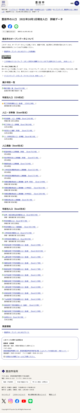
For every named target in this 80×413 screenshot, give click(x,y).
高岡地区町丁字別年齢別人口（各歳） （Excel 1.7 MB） (23, 263)
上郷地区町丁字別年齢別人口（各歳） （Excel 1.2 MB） (23, 257)
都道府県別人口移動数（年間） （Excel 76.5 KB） (21, 152)
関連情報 (6, 326)
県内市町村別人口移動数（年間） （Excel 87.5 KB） (21, 158)
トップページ (13, 9)
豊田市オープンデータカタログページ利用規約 (19, 51)
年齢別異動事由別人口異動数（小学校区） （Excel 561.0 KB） (25, 188)
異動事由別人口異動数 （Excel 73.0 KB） (18, 164)
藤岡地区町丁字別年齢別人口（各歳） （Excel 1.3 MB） (23, 281)
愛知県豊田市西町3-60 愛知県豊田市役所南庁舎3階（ (35, 351)
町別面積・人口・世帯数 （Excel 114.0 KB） (19, 118)
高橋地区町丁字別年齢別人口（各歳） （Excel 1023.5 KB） (24, 251)
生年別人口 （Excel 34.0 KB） (14, 317)
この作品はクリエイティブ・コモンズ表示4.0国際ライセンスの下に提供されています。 (38, 61)
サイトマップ (6, 394)
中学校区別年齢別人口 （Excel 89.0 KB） (18, 239)
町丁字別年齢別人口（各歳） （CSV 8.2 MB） (19, 103)
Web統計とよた (39, 9)
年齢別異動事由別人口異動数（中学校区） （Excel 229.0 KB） (25, 194)
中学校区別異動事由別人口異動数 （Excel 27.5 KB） (21, 176)
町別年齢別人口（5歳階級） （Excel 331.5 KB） (20, 227)
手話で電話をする (22, 382)
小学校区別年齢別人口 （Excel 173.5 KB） (18, 233)
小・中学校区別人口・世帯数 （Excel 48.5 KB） (20, 136)
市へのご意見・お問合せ (40, 382)
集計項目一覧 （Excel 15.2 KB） (15, 88)
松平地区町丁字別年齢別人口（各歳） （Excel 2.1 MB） (23, 275)
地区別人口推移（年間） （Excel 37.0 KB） (18, 130)
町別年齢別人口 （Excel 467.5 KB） (16, 221)
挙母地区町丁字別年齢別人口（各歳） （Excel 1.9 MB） (23, 245)
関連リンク (52, 394)
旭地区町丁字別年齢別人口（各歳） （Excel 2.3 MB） (22, 305)
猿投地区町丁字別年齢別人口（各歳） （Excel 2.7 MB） (23, 269)
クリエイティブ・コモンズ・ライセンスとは (24, 76)
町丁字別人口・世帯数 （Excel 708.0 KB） (18, 124)
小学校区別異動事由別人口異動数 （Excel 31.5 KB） (21, 170)
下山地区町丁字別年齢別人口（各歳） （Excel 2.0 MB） (23, 299)
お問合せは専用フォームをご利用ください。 (21, 356)
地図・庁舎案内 (8, 382)
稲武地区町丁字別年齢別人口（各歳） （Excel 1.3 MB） (23, 311)
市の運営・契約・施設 (26, 9)
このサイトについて (19, 394)
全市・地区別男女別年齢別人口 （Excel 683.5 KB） (21, 215)
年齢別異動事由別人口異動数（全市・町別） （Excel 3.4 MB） (25, 182)
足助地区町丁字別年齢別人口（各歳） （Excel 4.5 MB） (23, 293)
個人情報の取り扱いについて (37, 394)
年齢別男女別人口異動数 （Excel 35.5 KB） (18, 200)
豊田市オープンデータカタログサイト (16, 332)
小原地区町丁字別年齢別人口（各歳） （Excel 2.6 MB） (23, 287)
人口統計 (49, 9)
